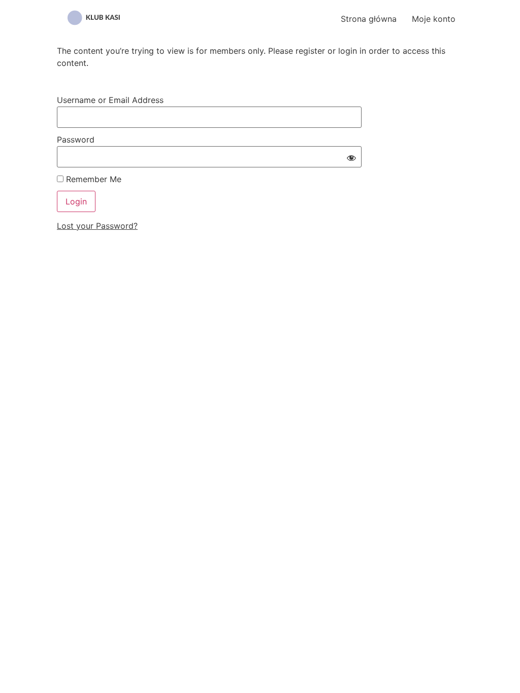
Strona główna (369, 19)
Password (75, 139)
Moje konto (434, 19)
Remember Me (92, 179)
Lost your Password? (97, 226)
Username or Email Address (110, 100)
